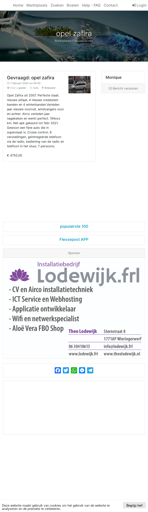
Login (141, 5)
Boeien (73, 5)
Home (18, 5)
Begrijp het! (134, 505)
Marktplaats (36, 5)
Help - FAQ (91, 5)
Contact (111, 5)
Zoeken (57, 5)
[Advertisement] (74, 188)
